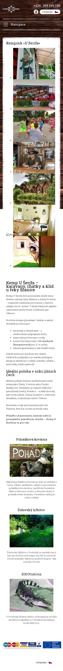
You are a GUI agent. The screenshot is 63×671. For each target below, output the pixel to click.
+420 (38, 5)
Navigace (18, 24)
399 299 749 (51, 5)
